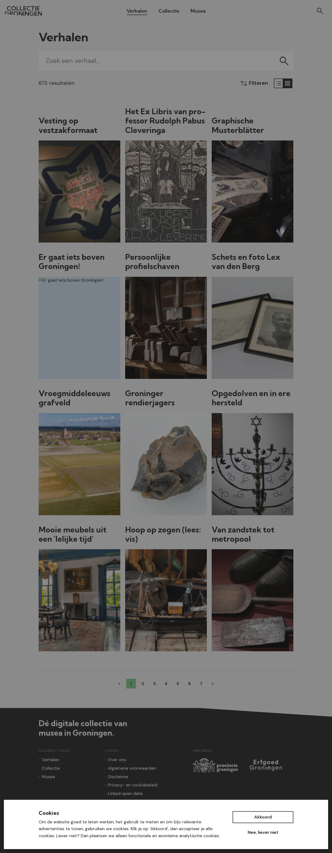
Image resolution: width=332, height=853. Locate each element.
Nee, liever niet (263, 832)
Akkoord (263, 817)
